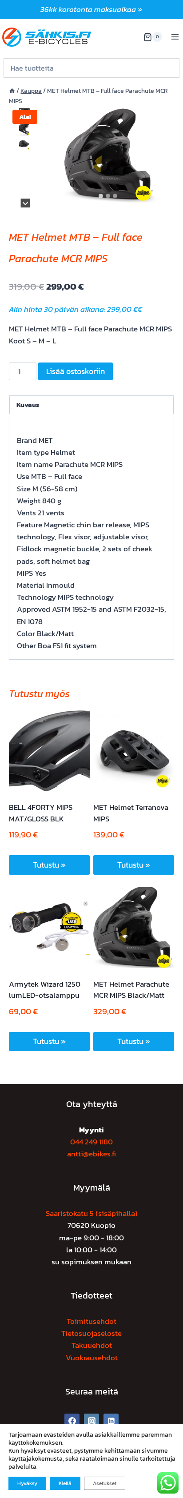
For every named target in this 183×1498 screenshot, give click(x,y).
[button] (24, 129)
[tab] (101, 196)
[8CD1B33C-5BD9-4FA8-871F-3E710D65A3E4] (108, 155)
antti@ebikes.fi (91, 1153)
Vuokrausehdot (92, 1357)
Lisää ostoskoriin (75, 371)
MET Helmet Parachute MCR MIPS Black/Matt (131, 989)
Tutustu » (49, 865)
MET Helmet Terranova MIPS (130, 813)
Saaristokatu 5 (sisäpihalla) (92, 1213)
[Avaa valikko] (175, 37)
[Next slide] (25, 203)
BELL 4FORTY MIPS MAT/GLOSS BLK (40, 813)
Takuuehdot (92, 1345)
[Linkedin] (111, 1421)
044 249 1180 (91, 1141)
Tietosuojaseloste (91, 1333)
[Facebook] (72, 1421)
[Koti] (12, 91)
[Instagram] (91, 1421)
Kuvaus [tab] (27, 404)
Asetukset (104, 1483)
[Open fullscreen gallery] (165, 196)
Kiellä (65, 1483)
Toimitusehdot (91, 1321)
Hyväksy (27, 1483)
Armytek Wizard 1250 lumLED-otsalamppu (44, 989)
